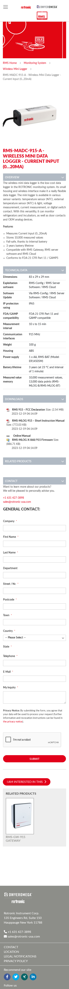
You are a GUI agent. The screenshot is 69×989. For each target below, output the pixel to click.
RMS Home (10, 63)
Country (8, 631)
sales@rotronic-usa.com (17, 502)
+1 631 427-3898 (13, 498)
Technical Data (16, 270)
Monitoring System (35, 63)
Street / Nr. (9, 584)
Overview (12, 177)
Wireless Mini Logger (15, 69)
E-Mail (7, 672)
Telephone (9, 656)
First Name (9, 537)
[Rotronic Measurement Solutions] (18, 898)
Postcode (9, 599)
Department (10, 568)
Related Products (18, 461)
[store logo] (47, 6)
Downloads (14, 399)
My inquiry (9, 687)
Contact (11, 481)
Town (6, 615)
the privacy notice (12, 722)
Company (9, 521)
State (6, 646)
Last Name (9, 552)
